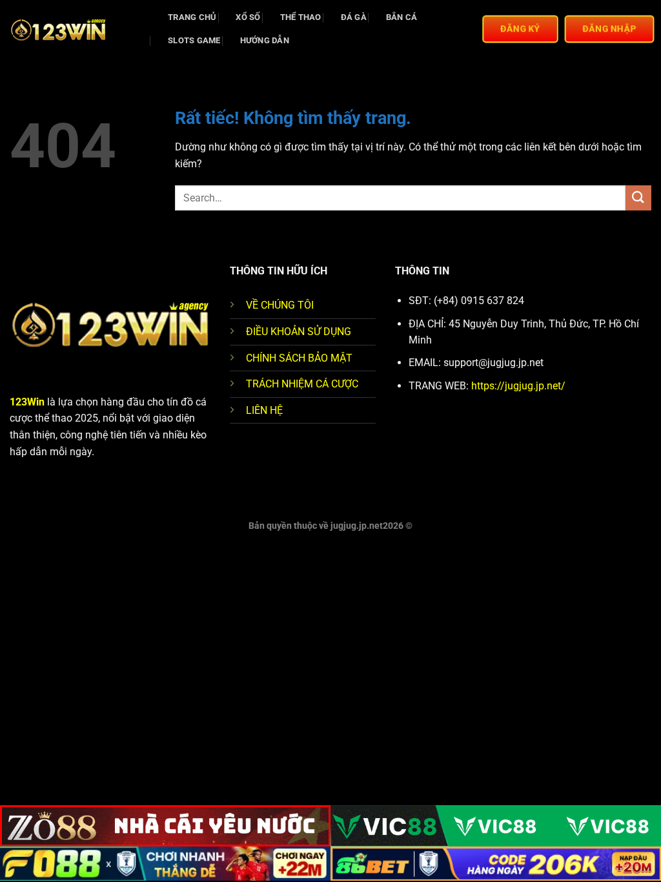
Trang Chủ (192, 17)
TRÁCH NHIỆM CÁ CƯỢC (302, 384)
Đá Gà (354, 17)
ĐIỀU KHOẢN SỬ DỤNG (298, 331)
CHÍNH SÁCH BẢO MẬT (299, 358)
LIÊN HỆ (264, 410)
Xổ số (248, 17)
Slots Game (194, 40)
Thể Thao (300, 17)
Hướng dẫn (264, 40)
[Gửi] (638, 197)
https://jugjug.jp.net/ (518, 386)
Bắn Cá (402, 17)
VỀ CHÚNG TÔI (280, 305)
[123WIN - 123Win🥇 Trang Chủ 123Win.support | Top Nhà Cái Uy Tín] (74, 29)
